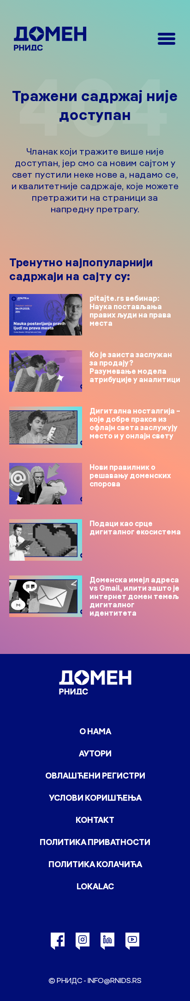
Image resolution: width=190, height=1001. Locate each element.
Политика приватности (95, 842)
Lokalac (95, 886)
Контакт (95, 820)
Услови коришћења (95, 797)
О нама (95, 731)
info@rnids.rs (115, 980)
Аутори (95, 753)
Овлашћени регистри (95, 775)
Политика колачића (95, 864)
